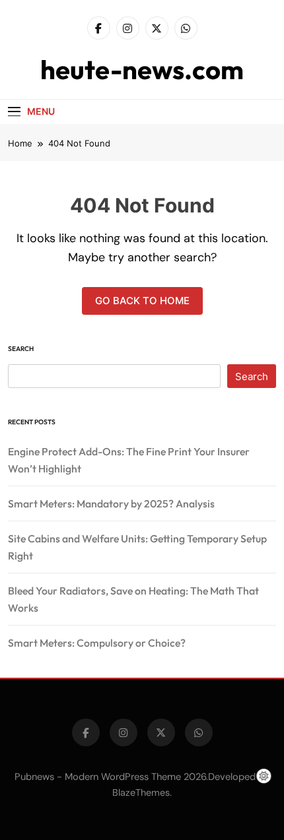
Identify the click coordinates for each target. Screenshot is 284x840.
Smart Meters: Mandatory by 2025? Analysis (111, 503)
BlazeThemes (141, 792)
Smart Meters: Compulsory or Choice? (97, 642)
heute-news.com (142, 69)
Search (21, 348)
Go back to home (142, 300)
